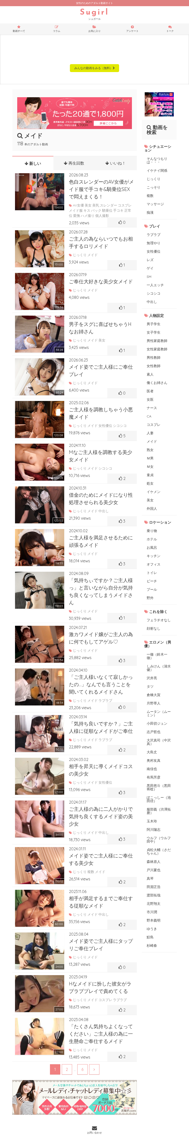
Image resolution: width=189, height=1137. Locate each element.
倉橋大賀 (153, 695)
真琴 (150, 878)
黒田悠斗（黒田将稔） (159, 787)
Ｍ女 (150, 466)
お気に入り (94, 31)
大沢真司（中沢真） (159, 742)
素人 (150, 374)
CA (149, 416)
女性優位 (153, 251)
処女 (150, 483)
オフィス (153, 564)
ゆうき (152, 929)
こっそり (153, 187)
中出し (152, 302)
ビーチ (152, 581)
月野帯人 (153, 703)
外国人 (152, 508)
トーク (170, 31)
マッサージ (155, 204)
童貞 (150, 475)
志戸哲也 (153, 732)
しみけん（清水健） (159, 668)
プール (152, 589)
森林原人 (153, 861)
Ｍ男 (150, 458)
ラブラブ (153, 234)
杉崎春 (152, 945)
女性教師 (153, 366)
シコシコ (153, 293)
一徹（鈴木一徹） (157, 656)
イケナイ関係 (157, 170)
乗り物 (152, 531)
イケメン (153, 492)
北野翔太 (153, 903)
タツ (150, 686)
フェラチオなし (159, 620)
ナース (152, 408)
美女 (150, 500)
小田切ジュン (157, 723)
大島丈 (152, 752)
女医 (150, 399)
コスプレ (153, 424)
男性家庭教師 (157, 341)
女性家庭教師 (157, 349)
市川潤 (152, 912)
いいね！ (117, 163)
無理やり (153, 243)
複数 (150, 195)
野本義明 (153, 920)
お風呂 (152, 547)
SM (149, 276)
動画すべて (19, 31)
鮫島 (150, 937)
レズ (150, 260)
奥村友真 (153, 760)
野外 (150, 598)
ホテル (152, 539)
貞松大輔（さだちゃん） (159, 851)
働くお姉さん (157, 382)
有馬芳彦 (153, 777)
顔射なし (153, 628)
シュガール (94, 14)
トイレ (152, 572)
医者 (150, 391)
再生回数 (75, 163)
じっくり (153, 179)
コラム (56, 31)
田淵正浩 (153, 887)
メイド (152, 441)
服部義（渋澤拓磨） (159, 811)
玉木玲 (152, 821)
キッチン (153, 556)
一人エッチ (155, 285)
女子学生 (153, 332)
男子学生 (153, 324)
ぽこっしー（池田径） (159, 799)
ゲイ (150, 268)
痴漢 (150, 212)
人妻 (150, 433)
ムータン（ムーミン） (159, 713)
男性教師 (153, 357)
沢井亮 (152, 678)
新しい (34, 163)
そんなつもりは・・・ (157, 160)
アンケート (132, 31)
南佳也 (152, 769)
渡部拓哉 (153, 895)
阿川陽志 (153, 829)
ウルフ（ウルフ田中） (159, 840)
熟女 (150, 450)
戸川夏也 (153, 870)
